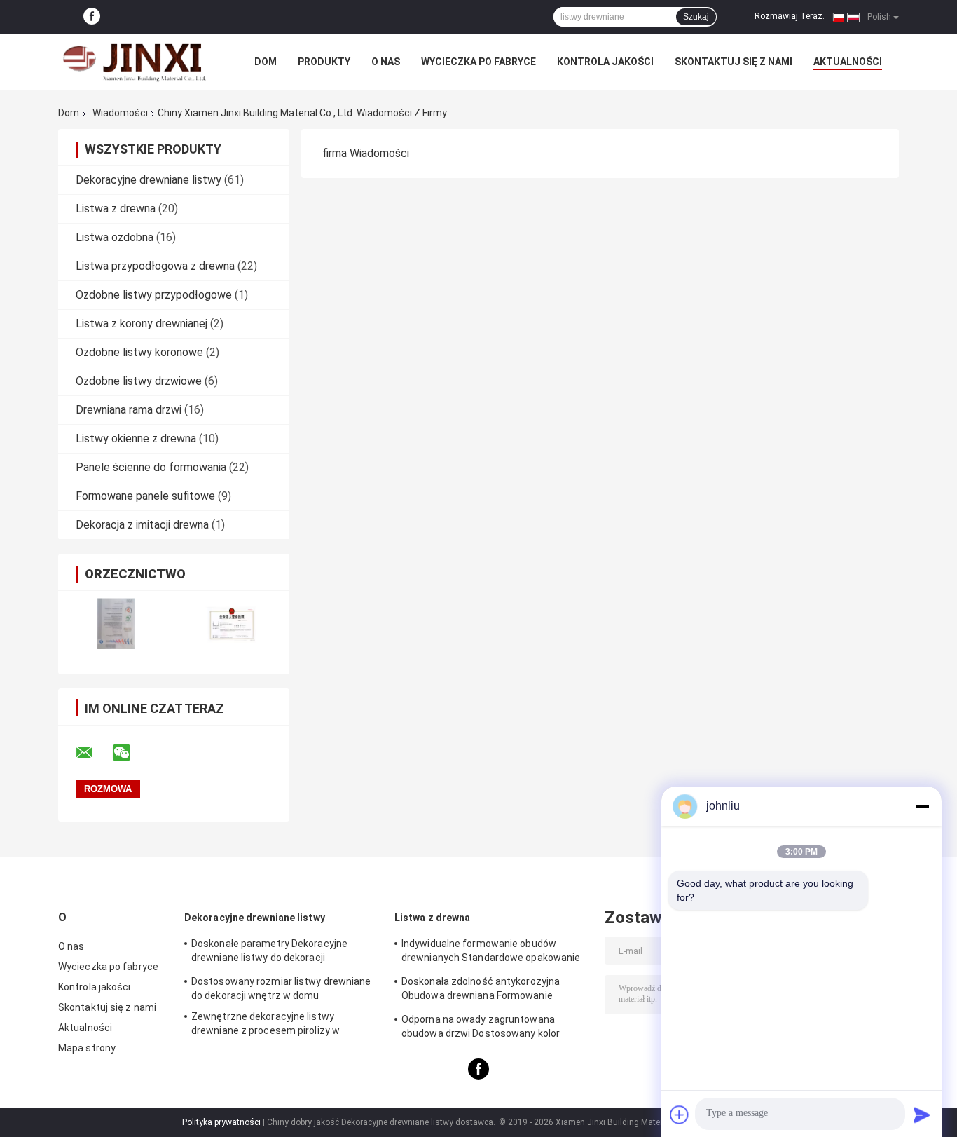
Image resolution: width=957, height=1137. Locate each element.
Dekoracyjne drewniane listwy (148, 179)
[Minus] (922, 806)
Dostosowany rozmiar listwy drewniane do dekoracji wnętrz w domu (281, 988)
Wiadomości (120, 112)
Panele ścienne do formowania (151, 467)
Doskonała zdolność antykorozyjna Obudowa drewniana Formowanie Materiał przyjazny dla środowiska (480, 990)
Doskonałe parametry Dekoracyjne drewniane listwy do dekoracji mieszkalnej (269, 952)
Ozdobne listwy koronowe (139, 352)
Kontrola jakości (605, 61)
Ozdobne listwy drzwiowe (139, 381)
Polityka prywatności (221, 1122)
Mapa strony (87, 1048)
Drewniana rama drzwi (128, 409)
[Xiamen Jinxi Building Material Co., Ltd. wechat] (130, 753)
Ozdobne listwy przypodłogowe (154, 294)
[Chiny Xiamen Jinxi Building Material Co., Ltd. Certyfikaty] (116, 623)
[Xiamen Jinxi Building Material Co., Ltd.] (135, 62)
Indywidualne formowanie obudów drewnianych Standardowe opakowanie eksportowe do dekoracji (490, 952)
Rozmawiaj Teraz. (790, 16)
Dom (265, 61)
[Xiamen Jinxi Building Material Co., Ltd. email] (93, 753)
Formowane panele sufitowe (145, 496)
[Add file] (679, 1114)
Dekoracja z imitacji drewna (142, 524)
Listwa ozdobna (114, 237)
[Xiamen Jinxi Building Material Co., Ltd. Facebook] (91, 17)
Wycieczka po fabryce (478, 61)
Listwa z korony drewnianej (141, 323)
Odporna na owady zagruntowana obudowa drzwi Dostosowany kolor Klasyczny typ (480, 1028)
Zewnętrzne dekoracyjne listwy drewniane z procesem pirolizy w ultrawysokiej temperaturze (265, 1025)
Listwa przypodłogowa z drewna (155, 266)
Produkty (324, 61)
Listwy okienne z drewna (136, 438)
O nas (385, 61)
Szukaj (696, 17)
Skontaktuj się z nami (733, 61)
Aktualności (847, 61)
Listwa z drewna (116, 208)
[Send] (922, 1114)
